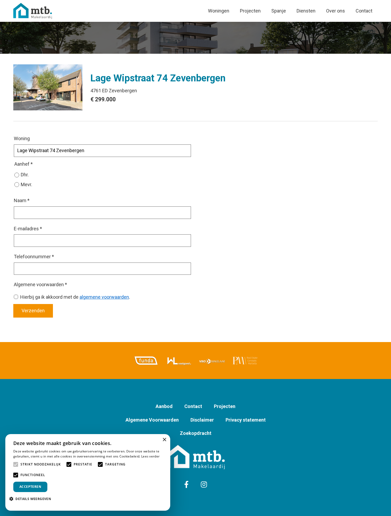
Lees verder (150, 456)
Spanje (278, 11)
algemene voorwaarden (104, 297)
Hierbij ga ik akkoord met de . (75, 297)
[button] (32, 499)
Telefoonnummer (34, 256)
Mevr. (26, 184)
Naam (22, 200)
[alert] (87, 472)
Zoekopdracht (195, 433)
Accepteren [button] (30, 486)
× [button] (164, 440)
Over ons (335, 11)
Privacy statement (246, 420)
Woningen (218, 11)
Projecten (250, 11)
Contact (364, 11)
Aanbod (164, 406)
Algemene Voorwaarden (152, 420)
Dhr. (25, 174)
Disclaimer (202, 420)
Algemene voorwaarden (40, 284)
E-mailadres (28, 228)
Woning (22, 138)
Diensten (306, 11)
